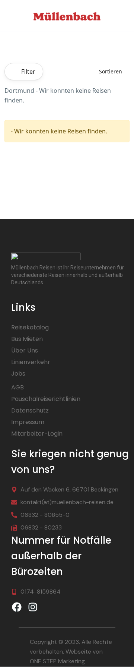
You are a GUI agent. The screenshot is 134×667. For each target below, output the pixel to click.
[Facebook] (17, 607)
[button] (123, 16)
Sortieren (110, 71)
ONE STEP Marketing (57, 661)
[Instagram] (33, 607)
